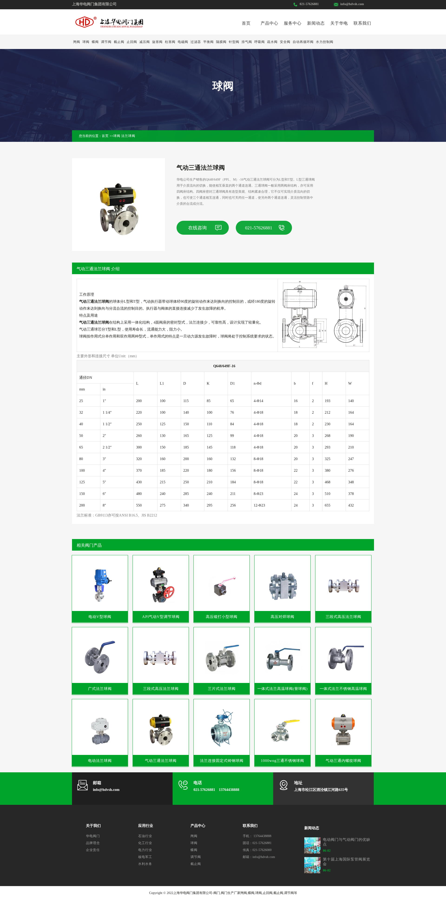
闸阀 (76, 42)
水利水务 (145, 864)
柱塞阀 (170, 42)
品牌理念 (93, 843)
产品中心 (269, 23)
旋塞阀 (157, 42)
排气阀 (247, 42)
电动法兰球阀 (100, 761)
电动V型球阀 (100, 617)
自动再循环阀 (303, 42)
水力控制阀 (324, 42)
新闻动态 (316, 23)
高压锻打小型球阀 (221, 617)
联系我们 (362, 23)
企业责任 (93, 850)
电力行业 (145, 850)
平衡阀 (208, 42)
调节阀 (106, 42)
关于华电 (339, 23)
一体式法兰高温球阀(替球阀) (282, 689)
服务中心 (293, 23)
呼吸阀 (259, 42)
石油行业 (145, 836)
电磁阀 (183, 42)
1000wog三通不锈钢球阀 (282, 761)
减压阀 (144, 42)
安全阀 (285, 42)
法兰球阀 (128, 136)
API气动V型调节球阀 (161, 617)
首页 (246, 23)
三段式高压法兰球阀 (343, 617)
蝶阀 (95, 42)
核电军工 (145, 857)
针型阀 (234, 42)
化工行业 (145, 843)
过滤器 (195, 42)
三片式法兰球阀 (222, 689)
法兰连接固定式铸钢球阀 (221, 761)
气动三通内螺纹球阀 (343, 761)
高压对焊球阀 (282, 617)
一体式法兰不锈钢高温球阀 (343, 689)
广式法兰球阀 (100, 689)
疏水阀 (272, 42)
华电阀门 (93, 836)
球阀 (85, 42)
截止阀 (119, 42)
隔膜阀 (221, 42)
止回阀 (132, 42)
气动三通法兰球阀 (161, 761)
